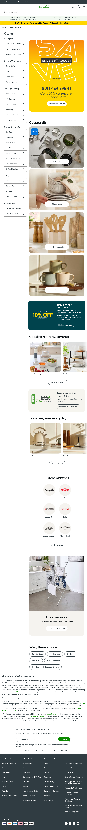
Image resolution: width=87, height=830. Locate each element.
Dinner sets (57, 204)
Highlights (8, 38)
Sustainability (49, 782)
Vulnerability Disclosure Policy (73, 806)
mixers (82, 704)
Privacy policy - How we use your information (73, 783)
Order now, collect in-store (68, 407)
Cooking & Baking (11, 88)
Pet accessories (53, 660)
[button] (3, 6)
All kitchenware (57, 382)
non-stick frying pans (35, 716)
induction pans (16, 721)
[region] (56, 208)
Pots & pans (57, 161)
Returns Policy (7, 768)
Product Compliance (72, 812)
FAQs (4, 786)
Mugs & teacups (57, 290)
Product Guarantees (9, 796)
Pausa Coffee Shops (51, 786)
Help (3, 777)
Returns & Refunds (9, 763)
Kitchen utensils (57, 247)
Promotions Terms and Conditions (57, 751)
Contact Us (26, 2)
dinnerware (72, 706)
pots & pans (51, 714)
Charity (46, 772)
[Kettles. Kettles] (45, 438)
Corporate (47, 777)
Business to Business (51, 791)
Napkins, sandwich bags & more (45, 667)
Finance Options (29, 796)
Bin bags (70, 654)
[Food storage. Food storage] (45, 357)
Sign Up (64, 739)
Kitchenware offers (57, 104)
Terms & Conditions (72, 768)
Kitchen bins (55, 654)
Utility (6, 176)
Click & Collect (28, 772)
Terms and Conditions (51, 745)
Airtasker (5, 791)
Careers (46, 763)
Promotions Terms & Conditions (72, 800)
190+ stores (20, 692)
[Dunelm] (43, 7)
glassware (13, 710)
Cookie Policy (69, 772)
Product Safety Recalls (73, 788)
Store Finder (16, 2)
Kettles (33, 456)
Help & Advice (10, 203)
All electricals (58, 464)
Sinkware (36, 660)
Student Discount (29, 800)
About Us (47, 768)
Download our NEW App (32, 777)
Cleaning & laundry (57, 628)
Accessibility (48, 800)
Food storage (36, 374)
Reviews (47, 796)
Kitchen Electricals (12, 127)
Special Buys (37, 654)
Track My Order (7, 782)
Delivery (26, 768)
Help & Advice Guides (31, 791)
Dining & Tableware (12, 61)
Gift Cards (26, 782)
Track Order (5, 2)
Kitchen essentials (65, 325)
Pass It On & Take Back (73, 763)
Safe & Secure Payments (74, 777)
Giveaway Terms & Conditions (71, 794)
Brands (25, 786)
